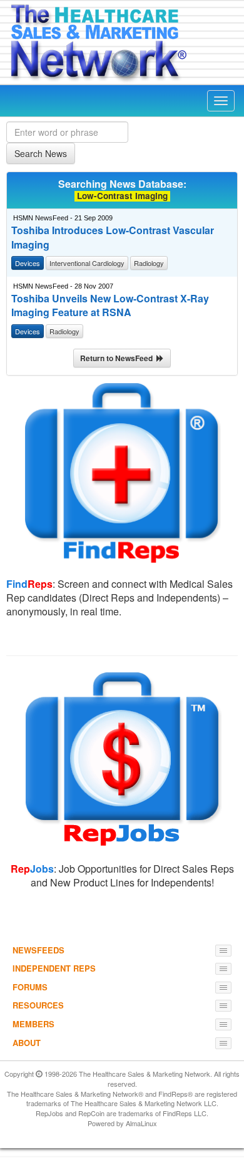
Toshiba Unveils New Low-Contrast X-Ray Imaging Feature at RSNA (110, 306)
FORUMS (30, 987)
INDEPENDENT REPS (54, 968)
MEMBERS (33, 1024)
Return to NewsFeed (118, 358)
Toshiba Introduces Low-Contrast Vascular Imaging (112, 237)
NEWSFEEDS (38, 950)
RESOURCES (38, 1005)
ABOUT (27, 1043)
